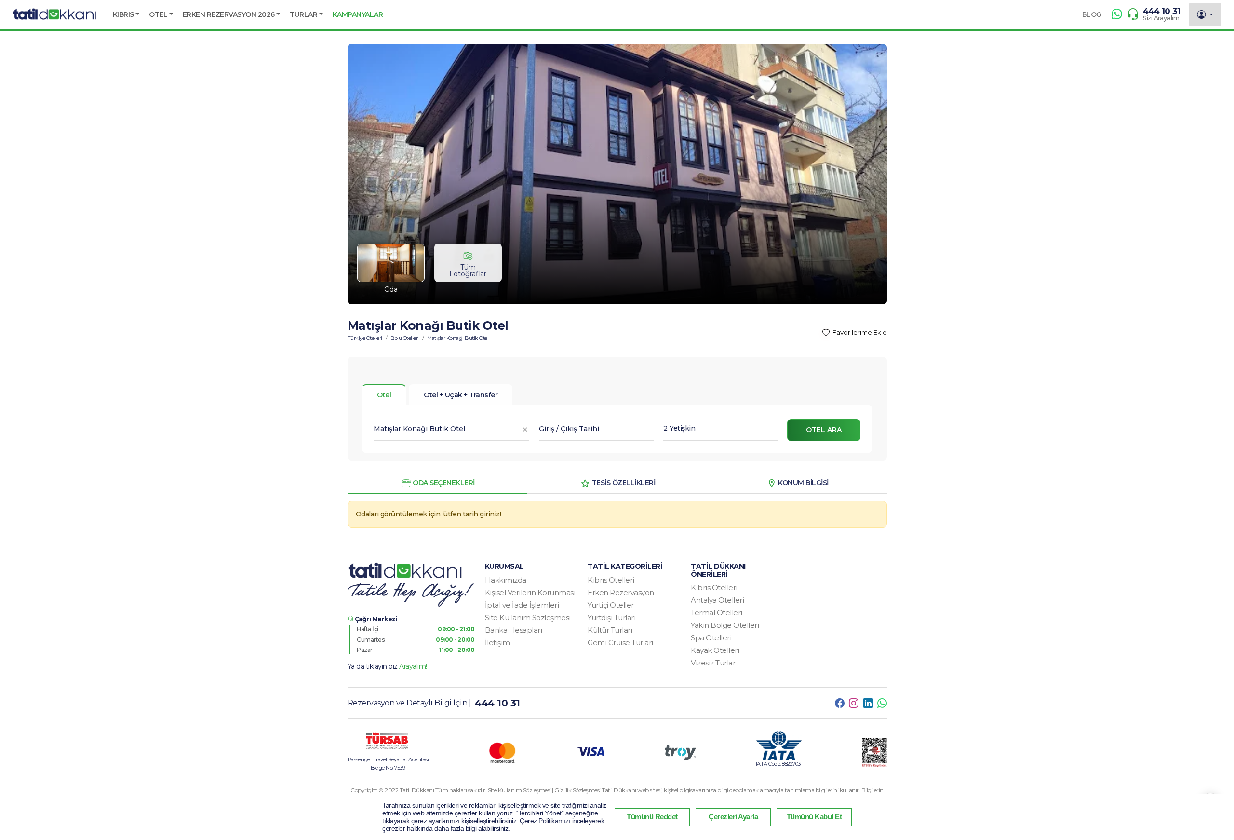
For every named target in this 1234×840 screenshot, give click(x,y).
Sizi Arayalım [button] (1161, 18)
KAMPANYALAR (358, 14)
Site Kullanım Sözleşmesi (528, 617)
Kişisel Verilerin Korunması (530, 592)
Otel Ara (824, 429)
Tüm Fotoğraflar (467, 270)
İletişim (497, 642)
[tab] (460, 395)
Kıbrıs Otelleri (611, 579)
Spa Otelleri (711, 637)
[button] (126, 14)
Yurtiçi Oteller (611, 605)
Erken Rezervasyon (621, 592)
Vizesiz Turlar (713, 662)
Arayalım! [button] (413, 666)
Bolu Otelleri (404, 338)
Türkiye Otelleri (365, 338)
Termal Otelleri (716, 612)
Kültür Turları (610, 630)
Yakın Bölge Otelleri (725, 625)
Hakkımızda (505, 579)
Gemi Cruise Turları (620, 642)
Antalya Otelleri (717, 600)
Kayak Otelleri (715, 650)
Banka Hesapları (513, 630)
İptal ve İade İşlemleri (522, 605)
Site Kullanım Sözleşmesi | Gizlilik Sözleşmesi (545, 790)
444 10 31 (1161, 11)
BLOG (1091, 14)
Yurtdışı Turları (611, 617)
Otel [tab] (384, 395)
